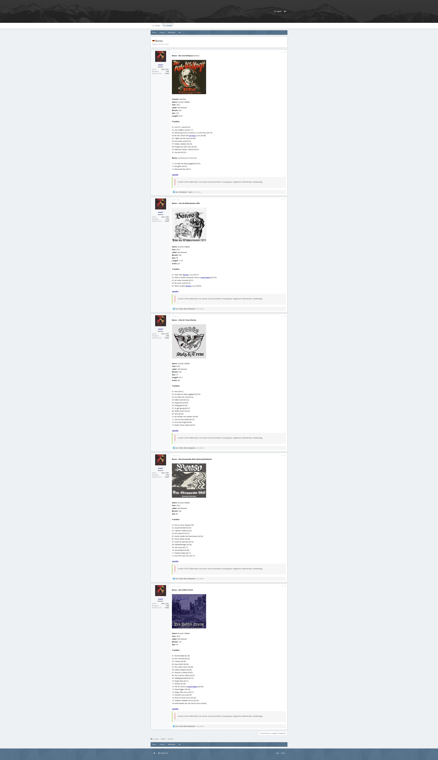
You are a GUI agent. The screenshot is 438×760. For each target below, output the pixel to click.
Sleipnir (186, 275)
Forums (169, 26)
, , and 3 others (188, 192)
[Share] (282, 52)
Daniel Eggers (193, 687)
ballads (163, 739)
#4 (285, 456)
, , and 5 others (189, 579)
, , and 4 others (189, 309)
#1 (285, 52)
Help (277, 753)
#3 (285, 316)
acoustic (156, 739)
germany (170, 739)
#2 (285, 200)
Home (157, 26)
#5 (285, 586)
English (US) (164, 753)
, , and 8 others (189, 726)
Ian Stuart (192, 136)
